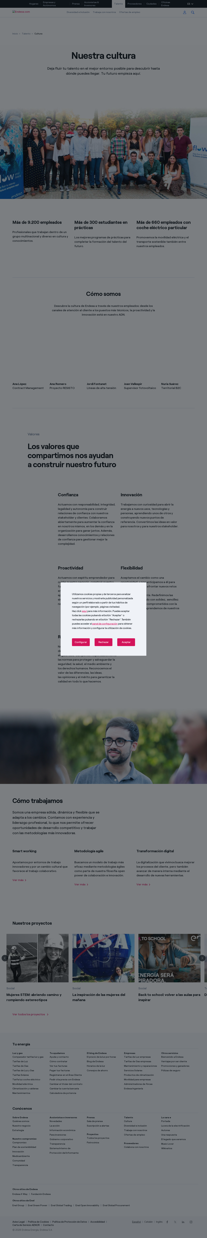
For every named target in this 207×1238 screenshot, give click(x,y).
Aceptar (126, 642)
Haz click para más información (92, 611)
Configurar (81, 642)
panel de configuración (105, 623)
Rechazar (103, 642)
